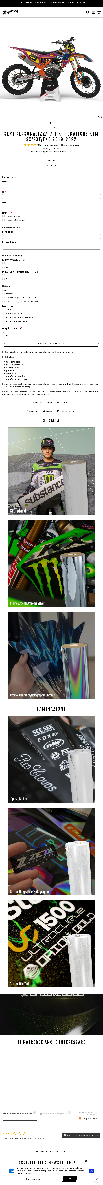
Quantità (51, 160)
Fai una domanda (70, 145)
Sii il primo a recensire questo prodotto (23, 1138)
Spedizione (47, 151)
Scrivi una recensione (49, 145)
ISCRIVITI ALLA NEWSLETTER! (51, 1151)
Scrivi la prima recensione (82, 1135)
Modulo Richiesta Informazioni (51, 403)
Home (51, 128)
